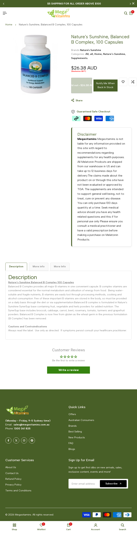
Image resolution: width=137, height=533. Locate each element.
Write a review (69, 370)
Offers (72, 414)
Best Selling (75, 431)
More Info (60, 266)
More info (39, 266)
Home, (98, 54)
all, (92, 54)
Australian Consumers (81, 420)
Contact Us (12, 473)
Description (16, 266)
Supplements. (79, 58)
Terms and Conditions (18, 490)
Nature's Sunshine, (114, 54)
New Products (76, 437)
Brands (72, 425)
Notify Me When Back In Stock (105, 85)
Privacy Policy (13, 484)
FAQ (70, 443)
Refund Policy (13, 478)
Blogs (71, 449)
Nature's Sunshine (90, 50)
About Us (10, 467)
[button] (71, 499)
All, (87, 54)
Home (8, 24)
